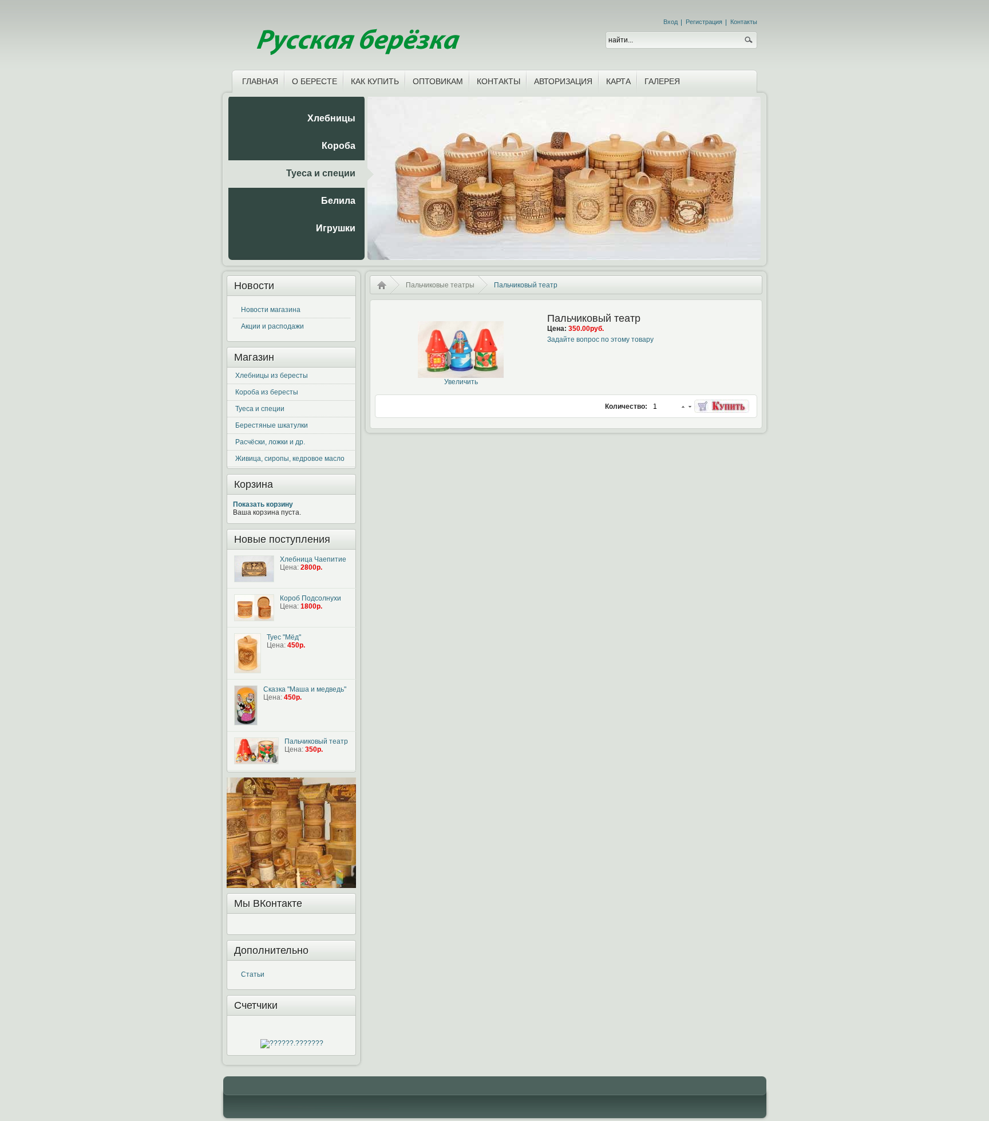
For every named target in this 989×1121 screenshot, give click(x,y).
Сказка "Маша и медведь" (304, 689)
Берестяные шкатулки (271, 425)
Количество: (627, 406)
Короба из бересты (266, 392)
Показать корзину (263, 504)
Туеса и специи (259, 409)
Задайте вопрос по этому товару (600, 339)
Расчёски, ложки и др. (270, 442)
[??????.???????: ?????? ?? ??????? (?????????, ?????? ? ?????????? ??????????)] (291, 1043)
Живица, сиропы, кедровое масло (290, 459)
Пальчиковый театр (316, 741)
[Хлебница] (254, 568)
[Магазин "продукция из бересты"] (356, 33)
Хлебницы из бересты (271, 376)
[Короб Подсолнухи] (254, 607)
